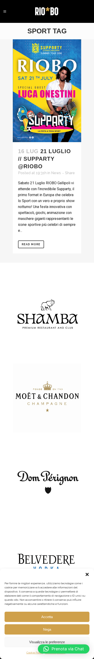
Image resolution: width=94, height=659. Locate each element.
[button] (87, 574)
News (56, 173)
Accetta (47, 617)
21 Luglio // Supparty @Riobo (44, 158)
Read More (31, 244)
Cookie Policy (34, 652)
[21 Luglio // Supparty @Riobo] (47, 90)
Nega (47, 629)
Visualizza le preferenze (47, 642)
